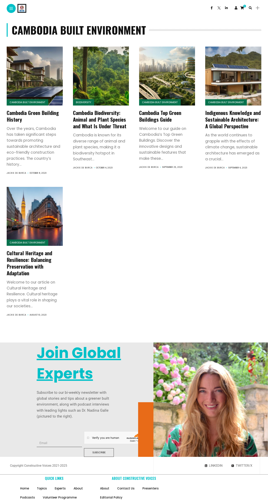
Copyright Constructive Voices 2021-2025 (38, 465)
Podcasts (27, 497)
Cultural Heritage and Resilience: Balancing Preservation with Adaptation (29, 263)
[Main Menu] (11, 8)
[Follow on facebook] (212, 8)
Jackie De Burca (16, 173)
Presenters (150, 488)
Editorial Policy (111, 497)
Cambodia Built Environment (27, 102)
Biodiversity (83, 102)
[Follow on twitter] (219, 8)
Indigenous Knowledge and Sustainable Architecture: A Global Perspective (233, 119)
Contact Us (126, 488)
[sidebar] (257, 8)
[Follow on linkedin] (226, 8)
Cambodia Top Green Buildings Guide (160, 116)
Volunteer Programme (60, 497)
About (78, 488)
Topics (42, 488)
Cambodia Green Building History (33, 116)
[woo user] (236, 8)
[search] (250, 8)
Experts (60, 488)
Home (24, 488)
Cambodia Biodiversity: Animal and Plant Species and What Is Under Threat (99, 119)
